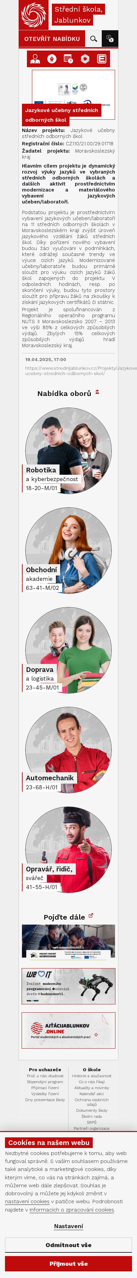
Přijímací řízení (45, 1088)
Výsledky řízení (45, 1093)
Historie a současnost (91, 1076)
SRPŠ (91, 1122)
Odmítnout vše (68, 1244)
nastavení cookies (27, 1201)
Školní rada (91, 1116)
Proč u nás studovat (45, 1076)
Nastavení (68, 1225)
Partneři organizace (91, 1128)
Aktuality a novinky (91, 1088)
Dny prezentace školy (45, 1099)
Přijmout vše (69, 1263)
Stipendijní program (45, 1082)
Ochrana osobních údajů (91, 1102)
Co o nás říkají (92, 1082)
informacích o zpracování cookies (72, 1210)
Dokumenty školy (91, 1110)
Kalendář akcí (91, 1093)
